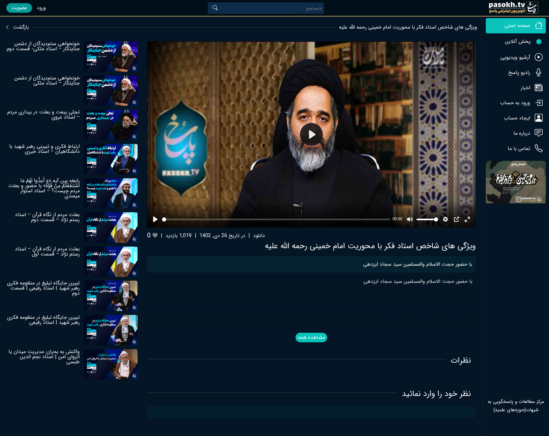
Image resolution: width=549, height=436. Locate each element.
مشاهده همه (311, 337)
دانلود (259, 236)
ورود (41, 8)
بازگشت (21, 27)
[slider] (276, 219)
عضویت (19, 8)
